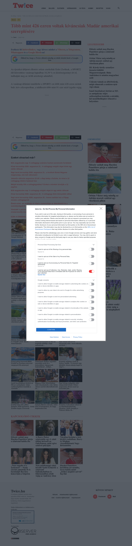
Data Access (66, 337)
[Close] (102, 209)
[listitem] (66, 245)
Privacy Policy (77, 337)
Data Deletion (54, 337)
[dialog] (66, 273)
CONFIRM (51, 329)
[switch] (91, 249)
